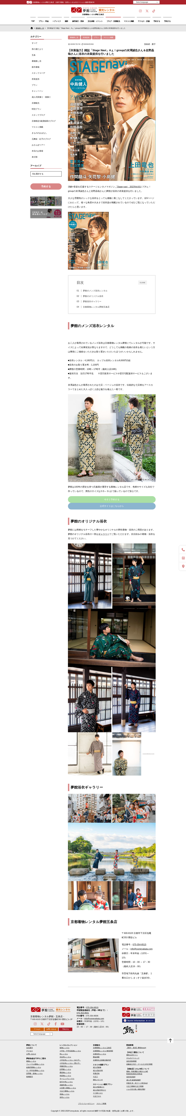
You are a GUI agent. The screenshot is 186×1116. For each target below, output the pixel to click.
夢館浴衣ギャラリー (92, 301)
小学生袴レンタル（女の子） (70, 1060)
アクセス (37, 1029)
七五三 (95, 1077)
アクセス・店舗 (144, 21)
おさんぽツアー (38, 145)
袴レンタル (64, 1054)
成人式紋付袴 (98, 1070)
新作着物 (35, 67)
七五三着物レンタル (67, 1091)
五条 (34, 55)
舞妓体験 (96, 1057)
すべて (34, 43)
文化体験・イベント (95, 21)
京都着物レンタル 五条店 (102, 1048)
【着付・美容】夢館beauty (136, 1048)
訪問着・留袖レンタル (34, 1073)
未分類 (34, 157)
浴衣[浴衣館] (130, 1077)
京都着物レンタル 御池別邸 (103, 1051)
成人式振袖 (97, 1067)
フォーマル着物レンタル (35, 1064)
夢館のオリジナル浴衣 (93, 296)
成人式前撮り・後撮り (41, 97)
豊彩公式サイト (132, 1055)
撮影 (66, 21)
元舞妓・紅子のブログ (41, 139)
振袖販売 (29, 1077)
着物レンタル (31, 1061)
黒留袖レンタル (65, 1072)
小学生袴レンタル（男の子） (70, 1063)
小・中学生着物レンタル (35, 1070)
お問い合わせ (51, 1029)
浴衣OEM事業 (131, 1061)
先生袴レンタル (65, 1057)
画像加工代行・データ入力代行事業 (139, 1064)
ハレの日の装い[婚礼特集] (135, 1089)
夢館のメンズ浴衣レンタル (95, 290)
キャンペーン (37, 91)
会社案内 (29, 1048)
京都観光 (35, 103)
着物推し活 (40, 28)
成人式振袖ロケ (98, 1087)
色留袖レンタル (65, 1076)
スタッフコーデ (38, 73)
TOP (33, 21)
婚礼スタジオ (98, 1080)
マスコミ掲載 (129, 21)
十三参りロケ (98, 1093)
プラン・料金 (44, 21)
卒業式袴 (96, 1073)
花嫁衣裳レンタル (66, 1085)
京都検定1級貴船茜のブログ (44, 121)
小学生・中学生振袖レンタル (70, 1051)
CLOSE (142, 282)
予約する (156, 21)
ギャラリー (103, 534)
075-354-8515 (139, 944)
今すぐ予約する (111, 499)
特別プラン (36, 109)
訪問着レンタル (65, 1069)
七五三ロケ (97, 1096)
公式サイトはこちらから (112, 506)
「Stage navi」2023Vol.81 (128, 187)
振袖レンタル (64, 1048)
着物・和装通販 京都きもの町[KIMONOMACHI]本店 (137, 1072)
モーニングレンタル (67, 1079)
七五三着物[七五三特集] (135, 1086)
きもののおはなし (39, 133)
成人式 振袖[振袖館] (133, 1080)
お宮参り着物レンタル (68, 1088)
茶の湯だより (37, 49)
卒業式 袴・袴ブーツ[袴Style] (137, 1083)
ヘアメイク (57, 21)
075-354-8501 (83, 1013)
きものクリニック (132, 1058)
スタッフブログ (38, 115)
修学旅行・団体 (78, 21)
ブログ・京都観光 (113, 21)
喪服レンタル (64, 1094)
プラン (34, 85)
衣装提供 (35, 79)
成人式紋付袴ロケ (99, 1090)
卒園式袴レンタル (66, 1066)
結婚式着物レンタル (33, 1067)
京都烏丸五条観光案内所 (102, 1060)
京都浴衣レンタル (99, 1054)
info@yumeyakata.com (141, 949)
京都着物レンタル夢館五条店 (96, 307)
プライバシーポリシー (86, 1103)
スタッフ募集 (101, 1103)
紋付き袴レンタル (66, 1082)
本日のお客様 (37, 151)
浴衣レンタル (64, 1097)
